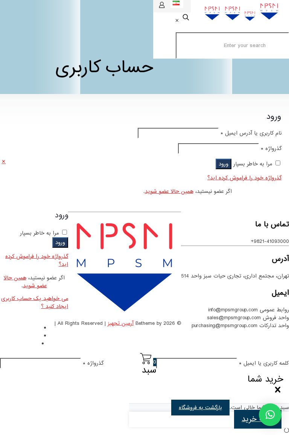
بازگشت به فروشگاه (200, 407)
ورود (223, 164)
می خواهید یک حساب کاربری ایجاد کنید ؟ (34, 302)
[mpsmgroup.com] (241, 21)
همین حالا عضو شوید (169, 191)
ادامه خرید (258, 419)
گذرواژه (271, 148)
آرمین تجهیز (121, 323)
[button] (270, 414)
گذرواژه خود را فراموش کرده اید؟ (244, 178)
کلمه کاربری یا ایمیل (264, 363)
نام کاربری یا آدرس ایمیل (251, 133)
